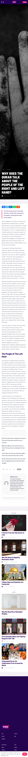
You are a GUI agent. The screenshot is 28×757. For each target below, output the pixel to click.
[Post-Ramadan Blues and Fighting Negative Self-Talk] (14, 630)
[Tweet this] (7, 207)
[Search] (3, 2)
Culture (3, 736)
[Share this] (3, 207)
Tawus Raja (14, 476)
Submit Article (4, 744)
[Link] (14, 2)
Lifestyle (15, 733)
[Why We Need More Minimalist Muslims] (14, 605)
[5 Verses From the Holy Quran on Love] (14, 526)
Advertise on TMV (14, 433)
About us (15, 747)
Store (15, 744)
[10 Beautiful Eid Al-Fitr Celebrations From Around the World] (14, 656)
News (15, 736)
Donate (3, 747)
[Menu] (1, 2)
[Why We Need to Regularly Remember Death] (14, 551)
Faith (2, 733)
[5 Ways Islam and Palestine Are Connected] (14, 576)
